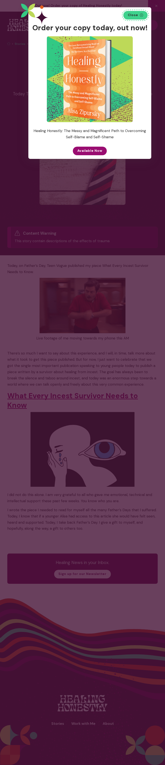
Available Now (89, 151)
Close (133, 15)
